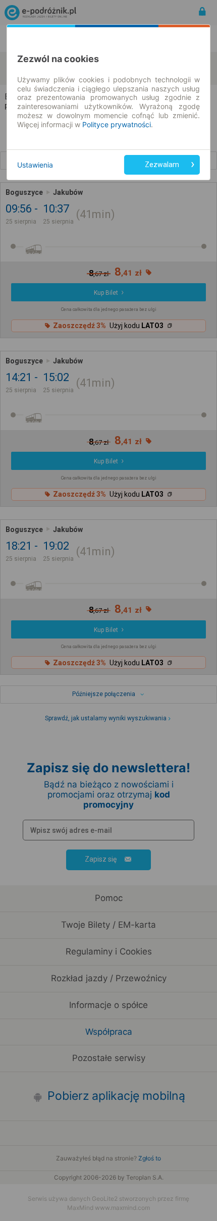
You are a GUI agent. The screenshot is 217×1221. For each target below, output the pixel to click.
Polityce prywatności (116, 124)
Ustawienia (35, 165)
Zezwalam (162, 165)
